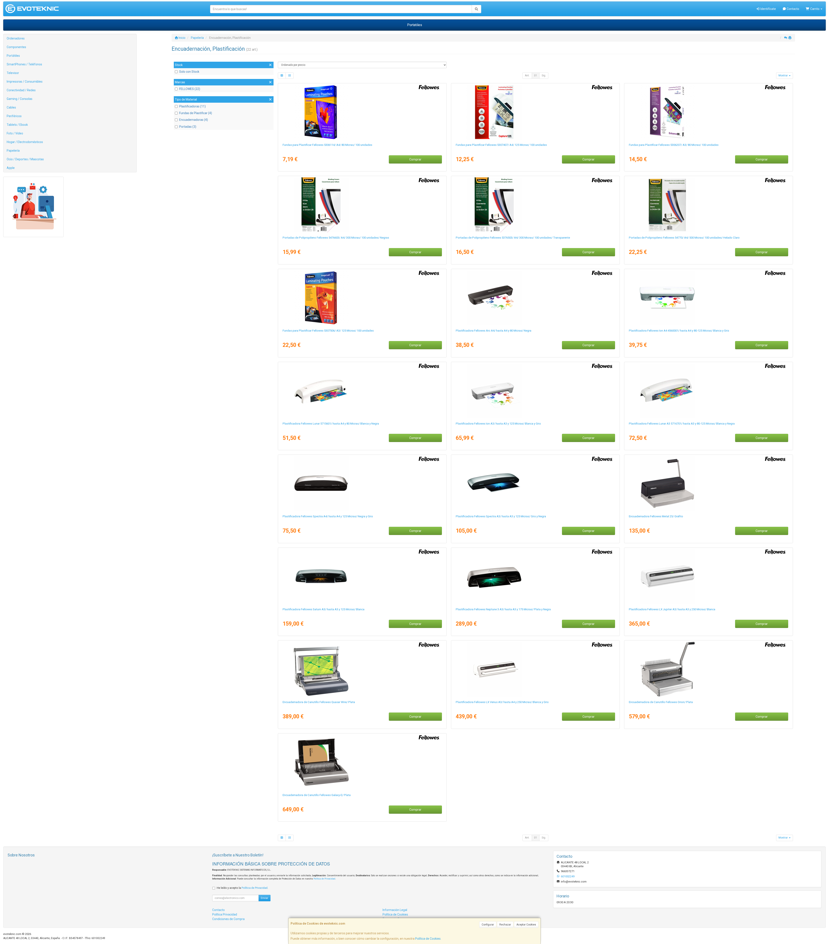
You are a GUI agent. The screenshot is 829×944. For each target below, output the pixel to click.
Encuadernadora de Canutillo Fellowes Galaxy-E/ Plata (317, 795)
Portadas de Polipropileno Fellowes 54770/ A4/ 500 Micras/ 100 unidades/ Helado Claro (684, 237)
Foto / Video (15, 133)
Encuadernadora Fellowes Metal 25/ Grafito (656, 516)
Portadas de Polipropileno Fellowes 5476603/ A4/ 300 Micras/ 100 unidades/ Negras (336, 237)
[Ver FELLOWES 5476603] (362, 205)
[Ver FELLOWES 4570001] (535, 298)
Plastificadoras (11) (192, 106)
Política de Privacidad (324, 879)
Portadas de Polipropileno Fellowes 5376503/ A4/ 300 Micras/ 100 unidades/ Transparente (513, 237)
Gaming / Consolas (19, 99)
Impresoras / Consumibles (25, 81)
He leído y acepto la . (242, 887)
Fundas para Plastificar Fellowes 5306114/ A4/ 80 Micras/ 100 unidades (327, 144)
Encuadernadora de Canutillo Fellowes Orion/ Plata (661, 702)
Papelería (13, 150)
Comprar (415, 159)
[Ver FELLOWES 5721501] (535, 576)
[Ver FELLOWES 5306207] (708, 112)
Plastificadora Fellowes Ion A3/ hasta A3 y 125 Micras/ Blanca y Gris (498, 423)
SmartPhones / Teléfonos (24, 64)
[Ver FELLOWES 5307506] (362, 298)
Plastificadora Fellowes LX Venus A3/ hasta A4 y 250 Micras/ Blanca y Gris (502, 702)
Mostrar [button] (783, 75)
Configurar (488, 924)
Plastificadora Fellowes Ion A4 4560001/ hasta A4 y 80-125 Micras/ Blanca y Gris (679, 330)
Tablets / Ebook (17, 124)
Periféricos (14, 116)
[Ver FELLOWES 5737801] (362, 483)
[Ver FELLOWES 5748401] (708, 576)
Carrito (815, 9)
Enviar (264, 898)
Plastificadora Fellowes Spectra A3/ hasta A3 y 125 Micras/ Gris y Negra (501, 516)
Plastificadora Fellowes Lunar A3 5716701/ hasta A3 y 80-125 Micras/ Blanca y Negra (682, 423)
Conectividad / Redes (21, 90)
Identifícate (768, 9)
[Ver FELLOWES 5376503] (535, 205)
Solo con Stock (189, 71)
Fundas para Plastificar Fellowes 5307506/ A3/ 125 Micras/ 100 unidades (328, 330)
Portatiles (414, 25)
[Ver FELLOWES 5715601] (362, 391)
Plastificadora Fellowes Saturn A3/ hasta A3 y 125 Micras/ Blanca (323, 609)
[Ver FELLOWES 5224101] (362, 669)
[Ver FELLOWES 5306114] (362, 112)
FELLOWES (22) (189, 89)
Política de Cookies (428, 938)
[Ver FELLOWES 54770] (708, 205)
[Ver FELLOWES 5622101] (362, 762)
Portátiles (13, 55)
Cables (11, 107)
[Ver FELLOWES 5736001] (362, 576)
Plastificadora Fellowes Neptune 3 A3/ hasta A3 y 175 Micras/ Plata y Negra (503, 609)
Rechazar (505, 924)
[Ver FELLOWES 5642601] (708, 669)
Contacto (792, 9)
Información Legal (395, 910)
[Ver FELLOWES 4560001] (708, 298)
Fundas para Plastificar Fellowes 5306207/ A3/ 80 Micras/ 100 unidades (673, 144)
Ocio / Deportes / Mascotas (25, 159)
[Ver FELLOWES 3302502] (708, 483)
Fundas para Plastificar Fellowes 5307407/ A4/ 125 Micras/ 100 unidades (501, 144)
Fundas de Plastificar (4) (195, 113)
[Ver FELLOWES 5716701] (708, 391)
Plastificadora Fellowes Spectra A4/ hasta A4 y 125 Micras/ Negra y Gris (328, 516)
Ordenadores (16, 38)
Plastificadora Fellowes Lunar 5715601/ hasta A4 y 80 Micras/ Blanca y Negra (331, 423)
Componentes (16, 47)
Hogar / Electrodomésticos (25, 142)
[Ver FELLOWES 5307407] (535, 112)
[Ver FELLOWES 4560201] (535, 391)
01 (535, 75)
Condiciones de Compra (228, 919)
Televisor (13, 73)
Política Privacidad (224, 914)
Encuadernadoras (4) (193, 119)
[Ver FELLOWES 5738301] (535, 483)
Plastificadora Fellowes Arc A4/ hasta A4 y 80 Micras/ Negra (493, 330)
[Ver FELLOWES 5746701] (535, 669)
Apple (11, 168)
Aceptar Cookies (526, 924)
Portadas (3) (187, 126)
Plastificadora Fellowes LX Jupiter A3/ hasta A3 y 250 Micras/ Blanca (672, 609)
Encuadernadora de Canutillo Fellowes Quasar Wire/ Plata (319, 702)
